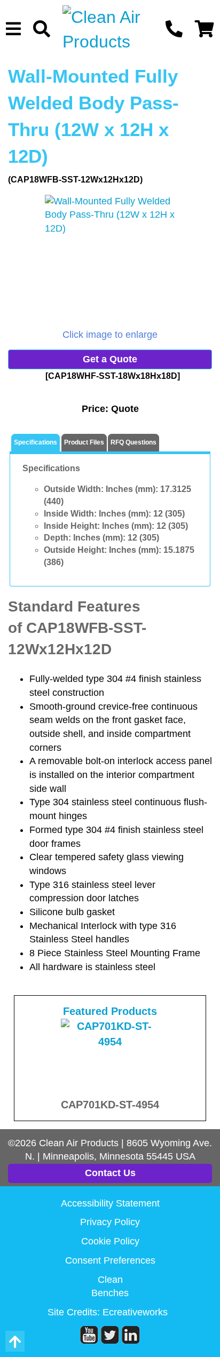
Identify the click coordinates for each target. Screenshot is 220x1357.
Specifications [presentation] (35, 442)
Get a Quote (110, 359)
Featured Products (110, 1011)
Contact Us (110, 1173)
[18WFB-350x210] (110, 261)
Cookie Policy (110, 1241)
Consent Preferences (110, 1260)
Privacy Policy (110, 1222)
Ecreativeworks (135, 1312)
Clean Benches (110, 1286)
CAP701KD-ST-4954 (110, 1104)
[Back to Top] (15, 1341)
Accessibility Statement (110, 1203)
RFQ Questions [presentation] (133, 442)
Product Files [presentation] (84, 442)
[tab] (35, 443)
